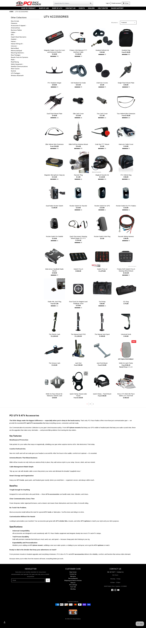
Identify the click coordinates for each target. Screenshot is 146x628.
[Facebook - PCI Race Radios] (112, 590)
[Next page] (93, 403)
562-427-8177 (111, 572)
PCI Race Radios (75, 619)
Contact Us (120, 572)
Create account (116, 3)
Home (11, 12)
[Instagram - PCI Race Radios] (115, 590)
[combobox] (73, 3)
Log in (108, 3)
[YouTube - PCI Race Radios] (118, 590)
